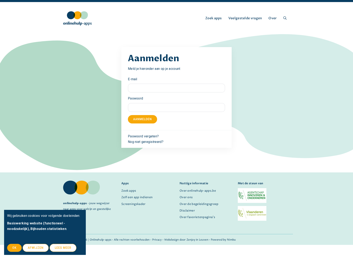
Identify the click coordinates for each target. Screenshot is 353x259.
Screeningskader (133, 204)
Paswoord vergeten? (143, 136)
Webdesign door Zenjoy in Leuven (186, 240)
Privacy (157, 240)
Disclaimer (187, 211)
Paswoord (135, 98)
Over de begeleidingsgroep (199, 204)
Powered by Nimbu (223, 240)
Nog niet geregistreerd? (145, 142)
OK (14, 247)
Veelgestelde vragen (245, 18)
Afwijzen (36, 247)
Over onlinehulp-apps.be (198, 191)
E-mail (132, 79)
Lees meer (63, 247)
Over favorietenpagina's (197, 217)
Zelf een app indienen (137, 197)
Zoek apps (213, 18)
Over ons (186, 197)
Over (272, 18)
